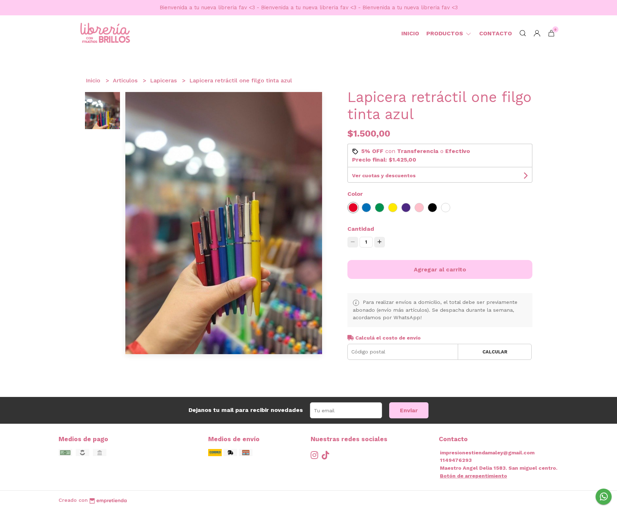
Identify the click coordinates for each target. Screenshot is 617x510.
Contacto (495, 33)
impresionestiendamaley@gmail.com (487, 452)
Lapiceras (164, 80)
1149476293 (456, 460)
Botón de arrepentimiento (473, 476)
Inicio (410, 33)
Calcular (494, 352)
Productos (445, 33)
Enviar (409, 410)
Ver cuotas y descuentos (384, 175)
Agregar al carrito (440, 269)
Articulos (126, 80)
